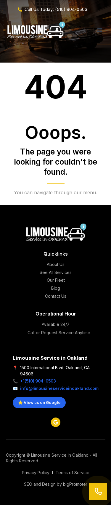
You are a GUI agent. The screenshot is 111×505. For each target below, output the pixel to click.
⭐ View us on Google (39, 402)
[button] (99, 30)
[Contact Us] (98, 491)
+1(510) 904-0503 (38, 381)
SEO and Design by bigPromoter (55, 484)
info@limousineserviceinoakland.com (59, 388)
